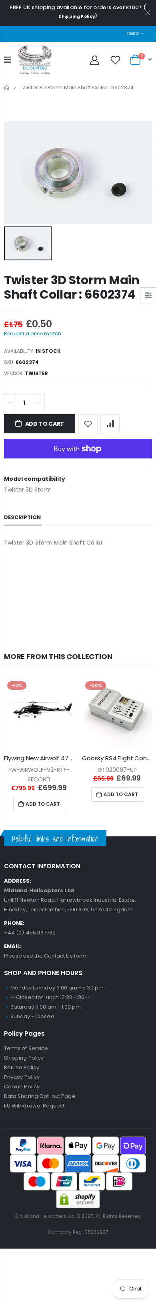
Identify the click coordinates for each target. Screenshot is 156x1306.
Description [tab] (22, 517)
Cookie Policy (22, 1086)
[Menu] (7, 59)
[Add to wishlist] (88, 423)
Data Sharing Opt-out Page (40, 1096)
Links (132, 33)
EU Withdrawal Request (34, 1105)
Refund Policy (21, 1067)
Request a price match (32, 333)
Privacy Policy (22, 1077)
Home (7, 87)
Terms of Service (26, 1048)
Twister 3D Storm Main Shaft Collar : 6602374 (72, 287)
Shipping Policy (76, 17)
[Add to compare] (110, 423)
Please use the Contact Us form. (46, 956)
